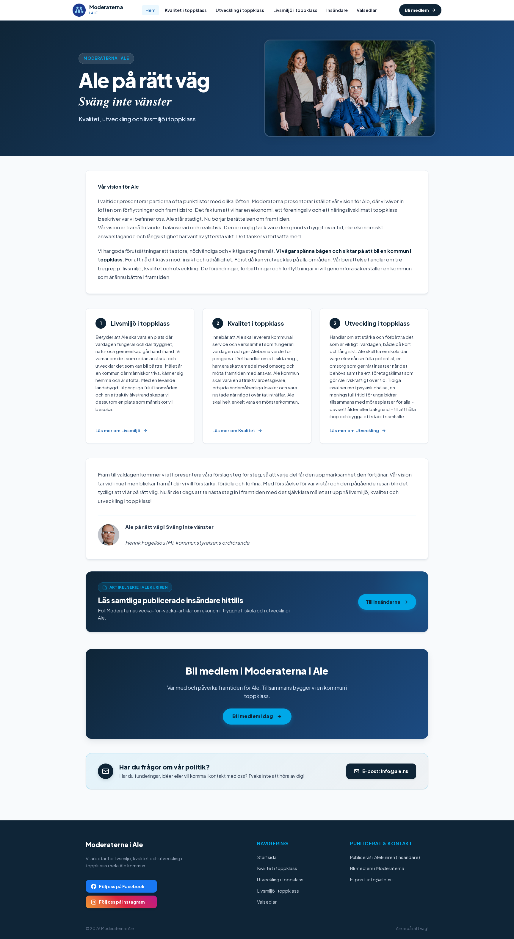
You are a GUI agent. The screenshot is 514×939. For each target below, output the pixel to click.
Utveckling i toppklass (240, 10)
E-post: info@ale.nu (371, 879)
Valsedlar (367, 10)
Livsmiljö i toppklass (295, 10)
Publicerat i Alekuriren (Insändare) (385, 857)
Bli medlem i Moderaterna (377, 868)
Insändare (337, 10)
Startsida (267, 857)
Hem (150, 10)
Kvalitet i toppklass (186, 10)
